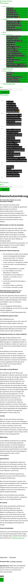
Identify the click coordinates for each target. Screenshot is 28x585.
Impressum (12, 557)
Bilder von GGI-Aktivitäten (13, 30)
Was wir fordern (11, 11)
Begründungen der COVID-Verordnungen (14, 136)
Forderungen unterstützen (14, 77)
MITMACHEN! (10, 73)
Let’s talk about (10, 28)
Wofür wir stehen (11, 13)
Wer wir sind (10, 8)
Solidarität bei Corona (12, 51)
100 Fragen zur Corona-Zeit (14, 54)
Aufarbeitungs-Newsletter (13, 26)
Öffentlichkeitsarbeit (9, 84)
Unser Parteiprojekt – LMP (14, 21)
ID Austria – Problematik (13, 47)
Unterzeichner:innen (12, 15)
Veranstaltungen (8, 69)
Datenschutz (3, 557)
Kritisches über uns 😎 (12, 17)
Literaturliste (10, 62)
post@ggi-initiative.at (17, 538)
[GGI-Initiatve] (4, 3)
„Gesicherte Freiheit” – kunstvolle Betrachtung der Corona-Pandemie (16, 159)
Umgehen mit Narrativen (13, 36)
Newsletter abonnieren (13, 82)
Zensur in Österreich (12, 39)
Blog (4, 32)
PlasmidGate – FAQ (11, 49)
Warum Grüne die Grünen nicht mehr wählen (15, 151)
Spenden (8, 75)
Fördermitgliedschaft (12, 79)
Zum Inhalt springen (6, 1)
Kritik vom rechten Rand (13, 60)
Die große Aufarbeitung (13, 23)
